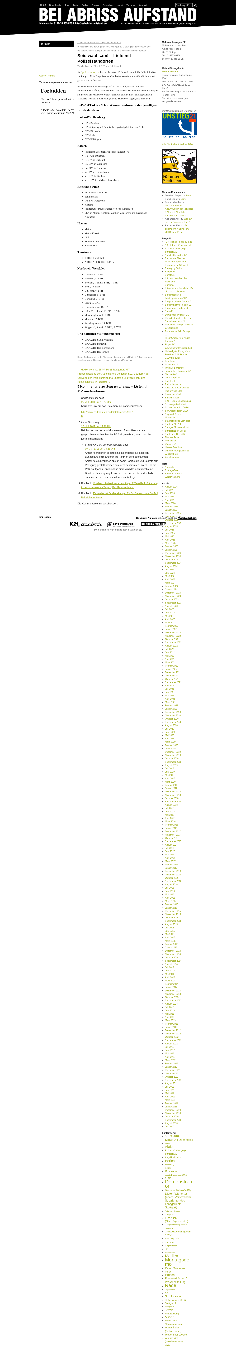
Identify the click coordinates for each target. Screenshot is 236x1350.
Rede (170, 1285)
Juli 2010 (169, 1126)
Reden (85, 5)
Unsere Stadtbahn (174, 447)
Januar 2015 (171, 947)
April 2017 (170, 858)
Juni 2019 (170, 771)
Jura (67, 5)
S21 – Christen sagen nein (178, 401)
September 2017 (173, 841)
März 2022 (170, 662)
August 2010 (171, 1123)
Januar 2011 (171, 1106)
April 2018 (170, 818)
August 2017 (171, 844)
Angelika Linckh (173, 1157)
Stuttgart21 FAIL (173, 424)
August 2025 (171, 526)
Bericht (170, 1161)
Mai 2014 (169, 974)
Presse (95, 5)
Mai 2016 (169, 894)
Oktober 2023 (171, 599)
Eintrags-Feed (172, 470)
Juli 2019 (169, 768)
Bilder (168, 1167)
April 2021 (170, 699)
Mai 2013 (169, 1013)
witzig (167, 1345)
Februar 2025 (171, 546)
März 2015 (170, 941)
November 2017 (173, 834)
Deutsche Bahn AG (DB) (178, 1190)
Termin (169, 1310)
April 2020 (170, 738)
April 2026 (170, 500)
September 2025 (173, 523)
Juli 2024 (169, 569)
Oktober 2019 (171, 758)
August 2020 (171, 725)
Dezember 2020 (173, 712)
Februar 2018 (171, 824)
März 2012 (170, 1060)
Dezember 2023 (173, 592)
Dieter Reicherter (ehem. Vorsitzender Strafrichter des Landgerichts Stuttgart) (178, 1200)
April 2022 (170, 659)
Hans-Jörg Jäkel (172, 1239)
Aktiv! (43, 5)
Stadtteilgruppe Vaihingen (177, 421)
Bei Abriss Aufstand (52, 28)
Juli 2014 (169, 967)
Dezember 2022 (173, 632)
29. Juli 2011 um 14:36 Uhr (96, 426)
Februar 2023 (171, 626)
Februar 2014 (171, 984)
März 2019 (170, 781)
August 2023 (171, 606)
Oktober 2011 (171, 1077)
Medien (171, 1256)
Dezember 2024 (173, 553)
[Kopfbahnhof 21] (85, 526)
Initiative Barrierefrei (175, 368)
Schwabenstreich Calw (176, 410)
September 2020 (173, 722)
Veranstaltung (172, 1313)
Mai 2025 (169, 536)
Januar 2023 (171, 629)
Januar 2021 (171, 708)
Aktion (169, 1147)
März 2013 (170, 1020)
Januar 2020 (171, 748)
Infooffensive (171, 361)
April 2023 (170, 619)
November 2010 (173, 1113)
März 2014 (170, 980)
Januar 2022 (171, 669)
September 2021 (173, 682)
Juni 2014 (170, 970)
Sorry (188, 195)
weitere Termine (47, 75)
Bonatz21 (169, 275)
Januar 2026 (171, 510)
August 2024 (171, 566)
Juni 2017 (170, 851)
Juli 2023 (169, 609)
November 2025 (173, 516)
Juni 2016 (170, 891)
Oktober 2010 (171, 1116)
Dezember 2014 (173, 950)
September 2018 (173, 801)
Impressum (45, 517)
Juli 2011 (169, 1087)
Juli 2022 (169, 649)
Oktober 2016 (171, 878)
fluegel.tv (169, 1214)
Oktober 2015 (171, 917)
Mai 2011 (169, 1093)
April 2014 (170, 977)
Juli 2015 (169, 927)
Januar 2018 (171, 828)
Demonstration (178, 1184)
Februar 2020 (171, 745)
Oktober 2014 (171, 957)
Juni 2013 (170, 1010)
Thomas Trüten (172, 437)
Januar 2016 (171, 908)
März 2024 (170, 583)
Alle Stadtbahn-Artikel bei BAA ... (178, 144)
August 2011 (171, 1083)
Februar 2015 (171, 944)
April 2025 (170, 539)
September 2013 (173, 1000)
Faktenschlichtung (172, 1211)
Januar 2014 (171, 987)
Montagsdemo (177, 1262)
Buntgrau (169, 285)
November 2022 (173, 636)
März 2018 (170, 821)
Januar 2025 (171, 549)
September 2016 (173, 881)
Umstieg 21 (170, 444)
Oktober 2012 (171, 1037)
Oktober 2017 (171, 838)
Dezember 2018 (173, 791)
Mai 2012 (169, 1053)
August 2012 (171, 1043)
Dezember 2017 (173, 831)
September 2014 (173, 961)
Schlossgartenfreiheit (175, 404)
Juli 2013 (169, 1007)
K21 (166, 1249)
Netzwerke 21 (172, 374)
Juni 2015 (170, 931)
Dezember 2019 (173, 752)
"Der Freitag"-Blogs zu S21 (178, 241)
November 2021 (173, 675)
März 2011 (170, 1100)
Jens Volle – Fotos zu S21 (178, 371)
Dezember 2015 (173, 911)
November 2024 (173, 556)
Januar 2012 (171, 1066)
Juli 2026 (169, 490)
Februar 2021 (171, 705)
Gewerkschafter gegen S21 (178, 348)
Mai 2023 (169, 616)
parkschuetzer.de (90, 72)
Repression (170, 1290)
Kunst (120, 5)
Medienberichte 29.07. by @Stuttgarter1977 (99, 42)
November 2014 (173, 954)
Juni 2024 (170, 573)
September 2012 (173, 1040)
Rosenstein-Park (173, 394)
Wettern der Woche (176, 1334)
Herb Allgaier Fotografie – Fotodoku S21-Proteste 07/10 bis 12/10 (177, 354)
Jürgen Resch (171, 1246)
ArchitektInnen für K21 (176, 255)
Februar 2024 (171, 586)
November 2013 (173, 994)
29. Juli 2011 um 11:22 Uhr (96, 402)
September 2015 (173, 921)
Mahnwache (170, 1253)
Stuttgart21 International (177, 427)
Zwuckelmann (172, 457)
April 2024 (170, 579)
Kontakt (143, 5)
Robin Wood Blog (173, 391)
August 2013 (171, 1003)
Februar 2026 (171, 506)
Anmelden (170, 467)
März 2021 (170, 702)
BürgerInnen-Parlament (176, 308)
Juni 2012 (170, 1050)
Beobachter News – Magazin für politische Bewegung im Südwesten (177, 261)
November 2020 (173, 715)
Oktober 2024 (171, 559)
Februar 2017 (171, 864)
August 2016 (171, 884)
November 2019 (173, 755)
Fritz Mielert (115, 66)
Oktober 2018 (171, 798)
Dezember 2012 (173, 1030)
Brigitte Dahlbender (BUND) (176, 1175)
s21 (167, 1292)
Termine (130, 5)
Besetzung (169, 1165)
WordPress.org (172, 477)
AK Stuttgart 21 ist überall (178, 245)
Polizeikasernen (144, 357)
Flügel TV (170, 344)
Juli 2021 (169, 689)
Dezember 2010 (173, 1110)
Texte (75, 5)
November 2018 (173, 795)
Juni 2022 (170, 652)
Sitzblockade (173, 1296)
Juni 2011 (169, 1090)
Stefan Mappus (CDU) (175, 1300)
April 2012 (170, 1057)
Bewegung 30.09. (173, 268)
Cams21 (169, 311)
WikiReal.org (171, 454)
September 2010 (173, 1120)
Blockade (171, 1171)
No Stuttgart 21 (172, 377)
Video (169, 1317)
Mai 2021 (169, 695)
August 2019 (171, 765)
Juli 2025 (169, 529)
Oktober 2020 (171, 718)
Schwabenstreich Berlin (176, 407)
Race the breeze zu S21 (177, 387)
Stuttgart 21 (171, 1303)
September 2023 (173, 602)
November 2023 (173, 596)
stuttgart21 (169, 1307)
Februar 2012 (171, 1063)
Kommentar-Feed (173, 473)
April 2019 (170, 778)
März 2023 (170, 622)
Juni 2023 (170, 612)
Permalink (127, 360)
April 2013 (170, 1017)
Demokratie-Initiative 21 (177, 315)
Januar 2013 (171, 1027)
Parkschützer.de (173, 384)
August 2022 (171, 645)
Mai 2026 (169, 496)
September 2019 (173, 762)
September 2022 (173, 642)
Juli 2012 (169, 1047)
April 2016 (170, 897)
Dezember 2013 (173, 990)
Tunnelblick (170, 440)
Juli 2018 (169, 808)
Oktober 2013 (171, 997)
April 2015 (170, 937)
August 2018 (171, 805)
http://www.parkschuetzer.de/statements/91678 (107, 414)
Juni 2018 (170, 811)
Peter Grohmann (175, 1268)
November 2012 (173, 1033)
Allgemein (107, 357)
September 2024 (173, 563)
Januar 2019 (171, 788)
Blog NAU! (170, 271)
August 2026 (171, 486)
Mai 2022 (169, 655)
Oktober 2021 (171, 679)
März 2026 (170, 503)
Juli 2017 (169, 848)
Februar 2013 (171, 1024)
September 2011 (173, 1080)
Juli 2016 (169, 887)
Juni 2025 (170, 533)
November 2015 (173, 914)
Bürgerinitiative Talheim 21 (178, 304)
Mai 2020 (169, 735)
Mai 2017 (169, 854)
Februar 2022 (171, 665)
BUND (168, 1178)
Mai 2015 (169, 934)
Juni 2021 (170, 692)
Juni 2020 (170, 732)
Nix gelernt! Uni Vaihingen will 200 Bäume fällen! (178, 228)
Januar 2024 (171, 589)
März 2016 (170, 901)
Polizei (132, 357)
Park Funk (170, 381)
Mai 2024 (169, 576)
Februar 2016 (171, 904)
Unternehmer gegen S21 (177, 450)
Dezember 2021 (173, 672)
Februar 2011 (171, 1103)
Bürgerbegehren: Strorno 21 (178, 301)
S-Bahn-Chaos (172, 397)
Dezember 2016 (173, 871)
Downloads (55, 5)
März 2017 (170, 861)
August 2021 (171, 685)
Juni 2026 (170, 493)
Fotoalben (108, 5)
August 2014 (171, 964)
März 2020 (170, 742)
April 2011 (170, 1096)
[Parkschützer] (121, 526)
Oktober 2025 (171, 520)
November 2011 (173, 1073)
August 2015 (171, 924)
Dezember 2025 (173, 513)
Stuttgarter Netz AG (175, 434)
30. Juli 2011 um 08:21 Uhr (100, 448)
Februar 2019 (171, 785)
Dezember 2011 (173, 1070)
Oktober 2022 (171, 639)
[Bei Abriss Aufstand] (118, 16)
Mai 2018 (169, 815)
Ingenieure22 (171, 364)
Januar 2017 (171, 868)
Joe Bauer (170, 1242)
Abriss (167, 1143)
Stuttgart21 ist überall (175, 431)
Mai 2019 (169, 775)
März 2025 (170, 543)
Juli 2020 (169, 728)
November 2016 (173, 874)
